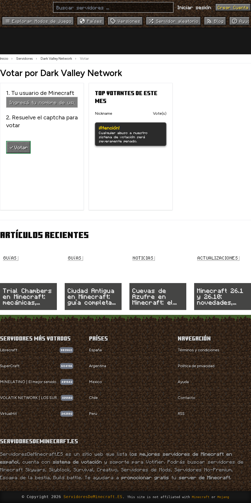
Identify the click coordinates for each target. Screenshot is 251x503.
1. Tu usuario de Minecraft (40, 92)
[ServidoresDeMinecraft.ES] (24, 7)
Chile (93, 397)
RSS (181, 413)
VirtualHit (8, 413)
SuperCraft (10, 366)
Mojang (223, 497)
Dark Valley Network (56, 59)
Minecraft (201, 497)
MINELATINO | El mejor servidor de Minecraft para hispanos (30, 381)
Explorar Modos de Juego (42, 21)
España (95, 350)
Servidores (24, 59)
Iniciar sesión (194, 7)
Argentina (97, 366)
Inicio (4, 59)
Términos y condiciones (198, 350)
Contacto (186, 397)
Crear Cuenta (233, 7)
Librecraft (8, 350)
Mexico (95, 381)
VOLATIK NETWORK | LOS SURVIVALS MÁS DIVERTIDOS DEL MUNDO (30, 397)
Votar (21, 147)
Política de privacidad (196, 366)
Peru (93, 413)
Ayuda (183, 381)
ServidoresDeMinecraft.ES (92, 496)
